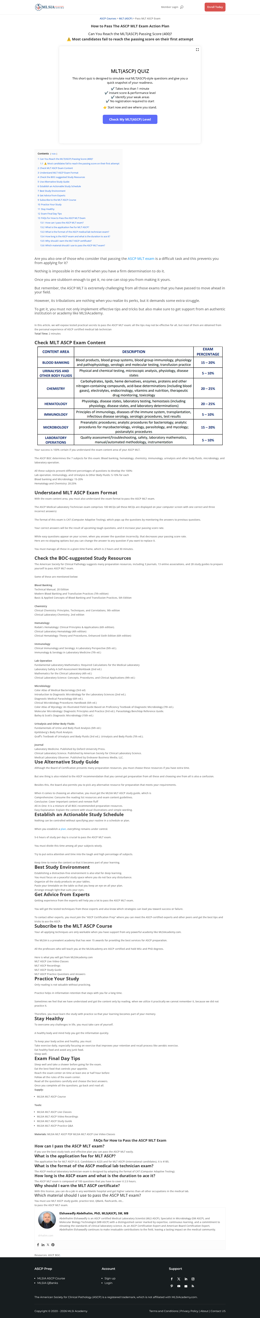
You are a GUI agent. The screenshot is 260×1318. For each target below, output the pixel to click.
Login (108, 1283)
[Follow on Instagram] (193, 1279)
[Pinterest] (52, 1245)
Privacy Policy (189, 1311)
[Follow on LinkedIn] (186, 1279)
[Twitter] (48, 1245)
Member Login (169, 7)
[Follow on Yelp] (186, 1286)
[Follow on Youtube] (179, 1286)
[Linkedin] (43, 1245)
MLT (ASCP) (125, 18)
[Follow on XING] (193, 1286)
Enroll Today (215, 7)
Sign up (110, 1278)
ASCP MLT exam (141, 258)
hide (54, 153)
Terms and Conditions (163, 1311)
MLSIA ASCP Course (51, 1278)
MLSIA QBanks (47, 1283)
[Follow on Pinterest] (172, 1286)
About (204, 1311)
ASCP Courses (108, 18)
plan (63, 829)
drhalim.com (45, 1235)
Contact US (218, 1311)
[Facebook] (38, 1245)
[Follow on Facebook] (172, 1279)
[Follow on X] (179, 1279)
